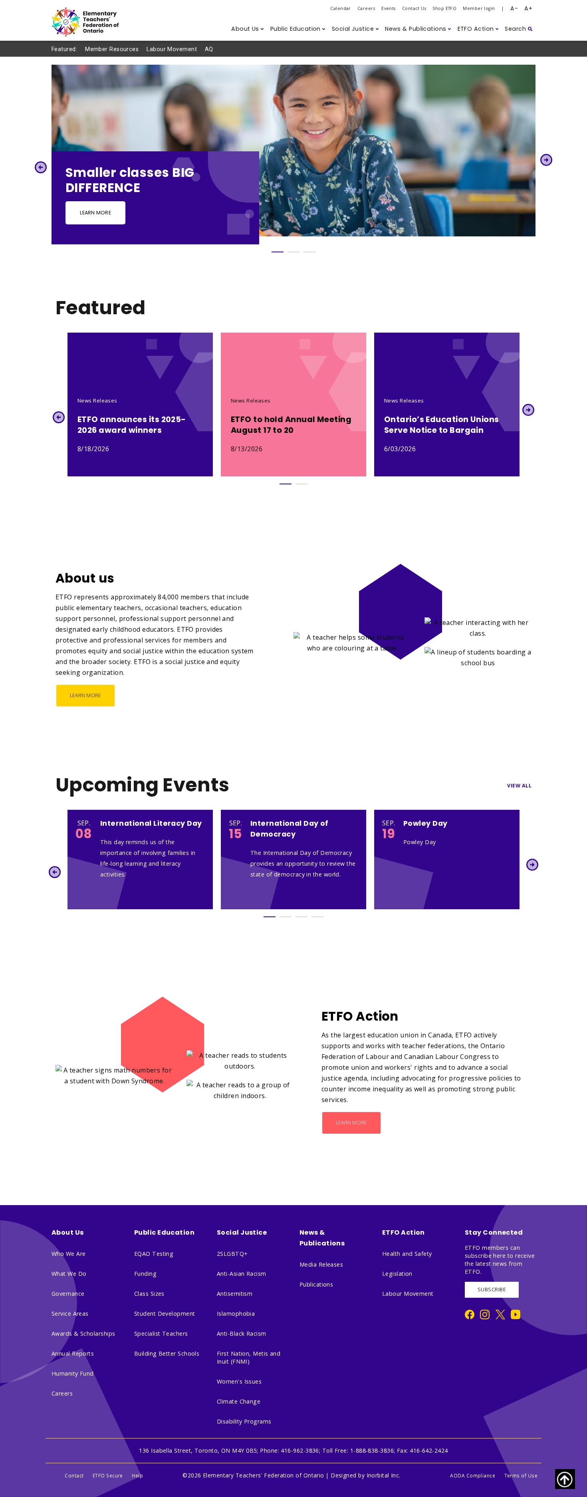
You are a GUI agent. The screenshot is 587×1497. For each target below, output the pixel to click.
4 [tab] (317, 916)
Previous (41, 167)
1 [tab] (270, 916)
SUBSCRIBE (492, 1289)
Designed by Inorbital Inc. (366, 1475)
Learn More (95, 212)
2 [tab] (286, 916)
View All (519, 785)
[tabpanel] (293, 154)
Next (546, 160)
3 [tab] (301, 916)
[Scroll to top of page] (565, 1479)
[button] (247, 29)
